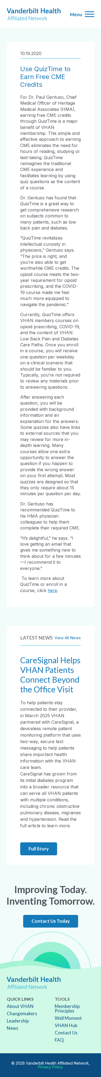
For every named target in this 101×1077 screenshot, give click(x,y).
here (52, 590)
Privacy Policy (50, 1067)
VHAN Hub (66, 1025)
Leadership (18, 1020)
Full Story (39, 849)
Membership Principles (67, 1008)
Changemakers (22, 1013)
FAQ (59, 1040)
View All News (67, 637)
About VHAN (20, 1006)
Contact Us (66, 1032)
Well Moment (68, 1018)
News (12, 1028)
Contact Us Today (51, 921)
